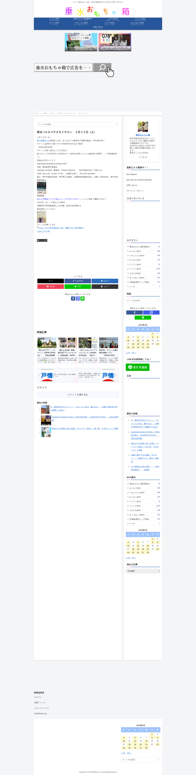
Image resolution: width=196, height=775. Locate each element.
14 (148, 340)
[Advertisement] (95, 94)
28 (148, 347)
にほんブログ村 (43, 231)
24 (128, 347)
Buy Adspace (131, 174)
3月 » (134, 353)
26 (138, 347)
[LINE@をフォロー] (82, 298)
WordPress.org (40, 714)
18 (133, 344)
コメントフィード (41, 708)
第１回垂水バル (43, 140)
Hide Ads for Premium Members (139, 180)
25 (133, 347)
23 (158, 344)
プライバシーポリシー (135, 191)
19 (138, 344)
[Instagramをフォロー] (78, 298)
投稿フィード (39, 703)
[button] (116, 124)
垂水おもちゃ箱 (143, 135)
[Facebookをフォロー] (73, 298)
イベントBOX (43, 240)
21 (148, 344)
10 (128, 340)
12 (138, 340)
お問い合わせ (131, 185)
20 (143, 344)
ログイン (38, 697)
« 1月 (128, 353)
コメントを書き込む (77, 394)
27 (143, 347)
